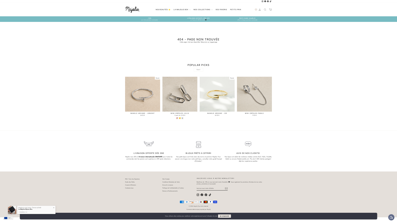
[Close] (217, 95)
